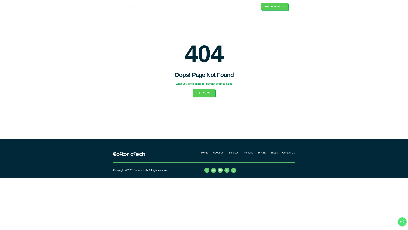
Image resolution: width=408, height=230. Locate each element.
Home (170, 6)
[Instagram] (226, 170)
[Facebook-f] (206, 170)
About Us (183, 6)
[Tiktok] (233, 170)
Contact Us (288, 152)
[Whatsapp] (213, 170)
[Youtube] (220, 170)
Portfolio (214, 6)
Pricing (227, 6)
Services (197, 6)
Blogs (238, 6)
